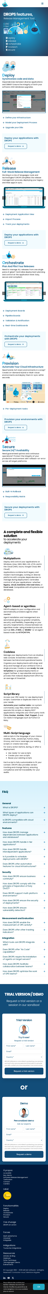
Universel (6, 1238)
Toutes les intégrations (12, 1248)
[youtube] (9, 1278)
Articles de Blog (9, 1256)
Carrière (6, 1184)
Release (6, 1210)
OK (38, 1286)
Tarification (7, 1179)
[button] (24, 117)
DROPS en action (9, 1225)
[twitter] (13, 1278)
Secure (6, 1217)
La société (7, 1173)
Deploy (6, 1208)
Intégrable (7, 1240)
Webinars (7, 1258)
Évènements (8, 1264)
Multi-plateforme (10, 1236)
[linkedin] (4, 1278)
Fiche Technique (9, 1260)
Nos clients (7, 1175)
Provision (6, 1215)
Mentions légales (33, 1272)
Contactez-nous (18, 1272)
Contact (6, 1182)
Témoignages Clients (11, 1262)
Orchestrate (8, 1213)
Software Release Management (15, 1177)
